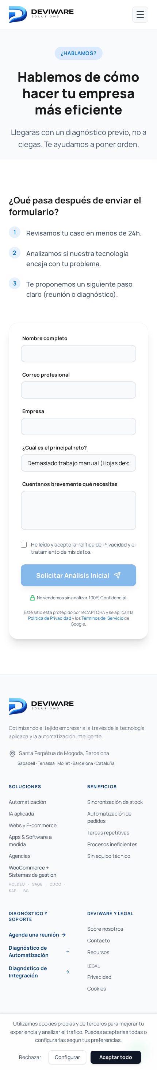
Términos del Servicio (102, 618)
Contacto (98, 940)
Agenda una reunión (34, 934)
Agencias (19, 855)
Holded (17, 884)
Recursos (98, 952)
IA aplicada (21, 813)
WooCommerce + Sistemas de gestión (32, 871)
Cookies (96, 988)
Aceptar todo (115, 1057)
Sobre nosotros (105, 928)
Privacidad (99, 976)
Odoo (55, 884)
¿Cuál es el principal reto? (54, 447)
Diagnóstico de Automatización (29, 951)
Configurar (67, 1057)
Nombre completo (45, 338)
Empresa (33, 411)
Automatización (27, 801)
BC (26, 890)
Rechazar (30, 1057)
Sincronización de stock (115, 801)
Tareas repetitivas (108, 832)
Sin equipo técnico (108, 855)
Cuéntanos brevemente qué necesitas (70, 483)
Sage (37, 884)
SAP (12, 890)
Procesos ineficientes (112, 844)
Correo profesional (46, 374)
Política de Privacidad (102, 544)
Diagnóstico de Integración (28, 972)
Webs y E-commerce (33, 825)
